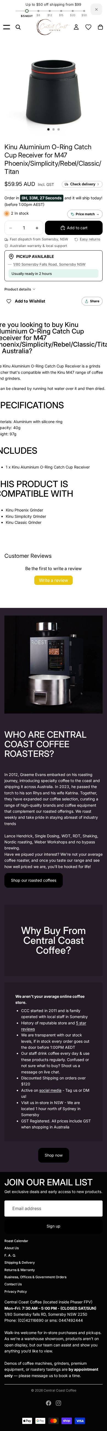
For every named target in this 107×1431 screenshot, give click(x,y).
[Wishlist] (88, 27)
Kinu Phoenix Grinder (24, 510)
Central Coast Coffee (60, 1390)
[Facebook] (48, 1403)
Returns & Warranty (19, 1270)
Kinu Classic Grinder (23, 522)
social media (50, 1090)
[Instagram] (58, 1403)
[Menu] (6, 27)
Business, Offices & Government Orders (35, 1277)
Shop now (54, 1155)
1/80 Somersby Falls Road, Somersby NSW (49, 264)
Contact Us (13, 1284)
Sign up (53, 1226)
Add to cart (77, 227)
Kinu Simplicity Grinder (26, 516)
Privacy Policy (15, 1291)
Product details (17, 289)
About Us (11, 1248)
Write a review (53, 580)
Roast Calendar (16, 1241)
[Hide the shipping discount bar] (96, 9)
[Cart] (100, 27)
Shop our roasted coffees (33, 880)
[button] (52, 159)
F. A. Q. (10, 1255)
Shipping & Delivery (19, 1262)
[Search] (18, 27)
